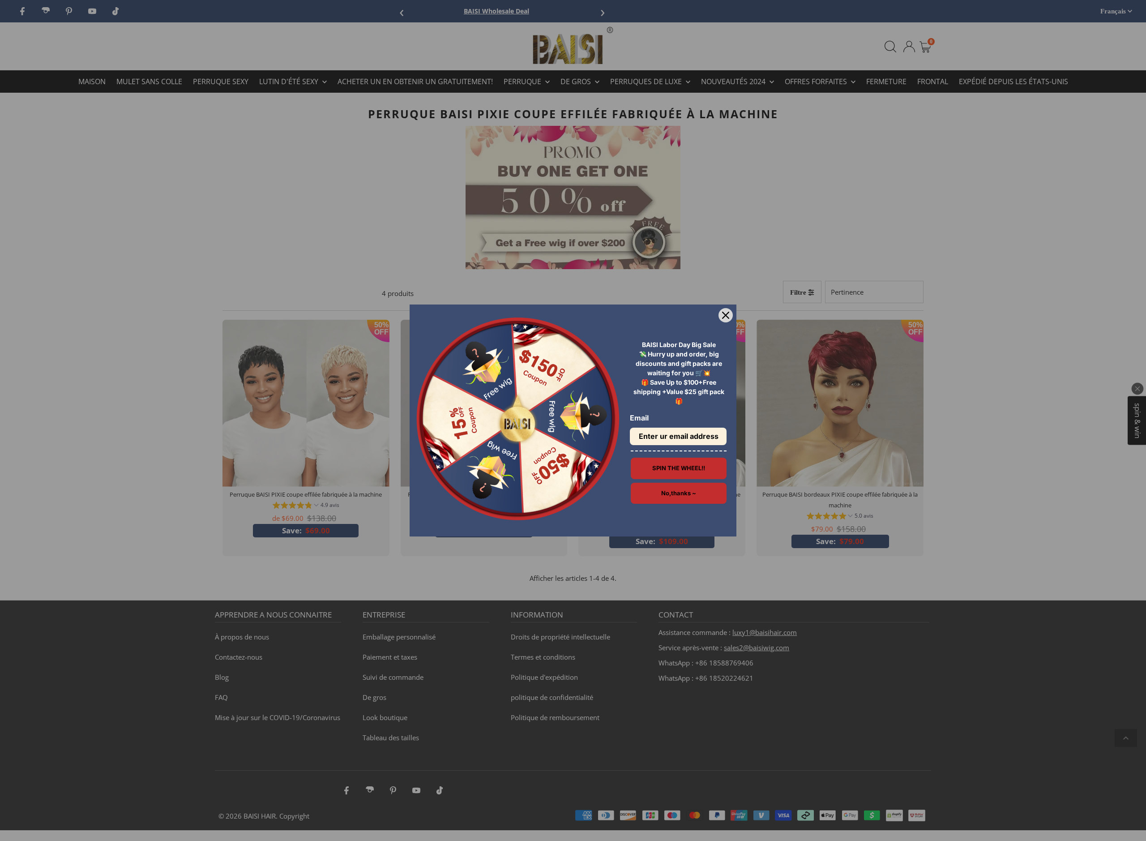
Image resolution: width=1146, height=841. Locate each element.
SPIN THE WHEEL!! (678, 468)
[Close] (725, 315)
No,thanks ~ (678, 493)
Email (639, 417)
